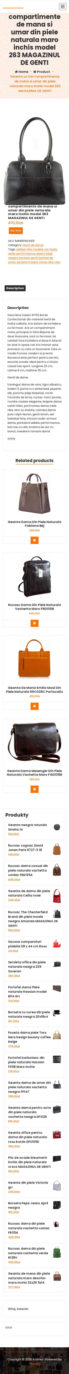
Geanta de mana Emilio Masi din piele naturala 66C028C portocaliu (34, 689)
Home (23, 71)
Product (43, 71)
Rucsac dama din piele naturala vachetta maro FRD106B (34, 607)
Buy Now (16, 230)
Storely (34, 1364)
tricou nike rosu (49, 262)
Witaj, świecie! (18, 1309)
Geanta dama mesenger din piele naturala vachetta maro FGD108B (34, 773)
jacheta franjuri (27, 262)
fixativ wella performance (33, 251)
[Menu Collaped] (62, 6)
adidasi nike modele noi (32, 249)
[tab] (15, 288)
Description (15, 288)
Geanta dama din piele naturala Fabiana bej (34, 524)
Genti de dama (33, 245)
